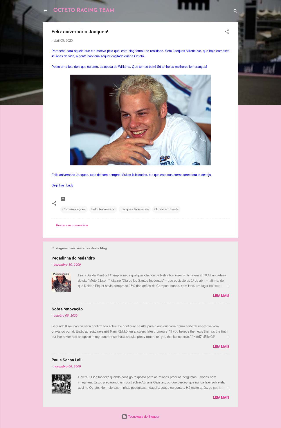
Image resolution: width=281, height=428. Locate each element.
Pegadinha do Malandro (73, 258)
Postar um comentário (72, 225)
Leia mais (221, 295)
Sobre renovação (67, 309)
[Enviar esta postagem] (63, 200)
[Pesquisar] (235, 12)
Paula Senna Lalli (67, 360)
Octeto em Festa (166, 209)
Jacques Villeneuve (135, 209)
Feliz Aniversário (103, 209)
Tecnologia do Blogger (143, 416)
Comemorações (74, 209)
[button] (226, 32)
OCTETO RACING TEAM (83, 10)
